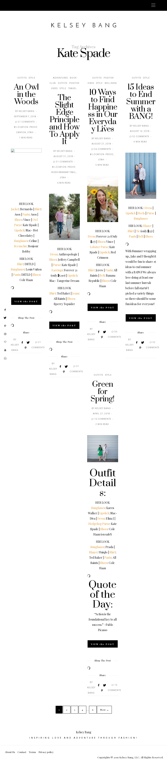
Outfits (22, 78)
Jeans (75, 293)
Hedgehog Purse (99, 524)
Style (32, 78)
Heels (141, 213)
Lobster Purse (99, 247)
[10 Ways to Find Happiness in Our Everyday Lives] (102, 199)
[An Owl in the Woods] (26, 172)
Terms (32, 752)
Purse (56, 265)
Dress (53, 254)
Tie (138, 231)
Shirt (38, 209)
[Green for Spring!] (102, 448)
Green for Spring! (102, 391)
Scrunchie (20, 246)
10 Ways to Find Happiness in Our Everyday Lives (103, 111)
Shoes (18, 220)
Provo (109, 154)
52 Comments (140, 136)
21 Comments (26, 121)
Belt (102, 275)
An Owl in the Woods (26, 94)
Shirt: (91, 270)
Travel (72, 88)
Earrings (57, 270)
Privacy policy (46, 752)
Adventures (60, 78)
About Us (10, 752)
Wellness (111, 83)
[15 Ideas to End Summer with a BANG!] (140, 176)
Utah (30, 132)
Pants (26, 214)
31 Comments (64, 161)
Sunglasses (21, 241)
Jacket (15, 209)
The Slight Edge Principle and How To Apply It (64, 120)
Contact (22, 752)
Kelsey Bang (26, 111)
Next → (104, 709)
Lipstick (19, 230)
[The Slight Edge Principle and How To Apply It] (64, 217)
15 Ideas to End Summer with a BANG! (140, 101)
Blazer (147, 226)
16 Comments (102, 419)
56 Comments (102, 149)
